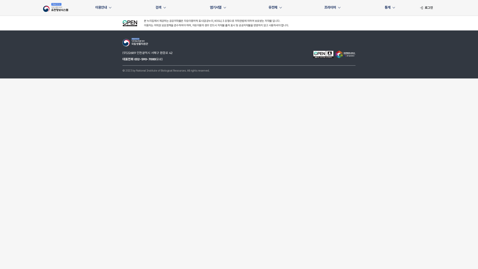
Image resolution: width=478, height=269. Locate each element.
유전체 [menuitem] (273, 7)
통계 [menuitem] (387, 7)
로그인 (429, 8)
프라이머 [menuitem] (330, 7)
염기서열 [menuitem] (215, 7)
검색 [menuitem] (158, 7)
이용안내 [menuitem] (101, 7)
